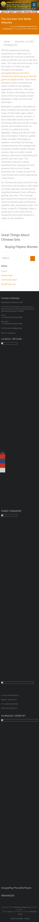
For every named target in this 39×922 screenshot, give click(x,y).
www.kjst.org (11, 333)
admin (7, 41)
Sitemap (27, 918)
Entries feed (7, 275)
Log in (4, 271)
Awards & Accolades (16, 918)
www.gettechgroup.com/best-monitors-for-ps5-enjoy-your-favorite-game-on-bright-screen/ (19, 76)
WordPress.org (8, 284)
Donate (20, 914)
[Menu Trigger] (34, 5)
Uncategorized (10, 45)
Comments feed (9, 279)
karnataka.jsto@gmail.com (13, 328)
